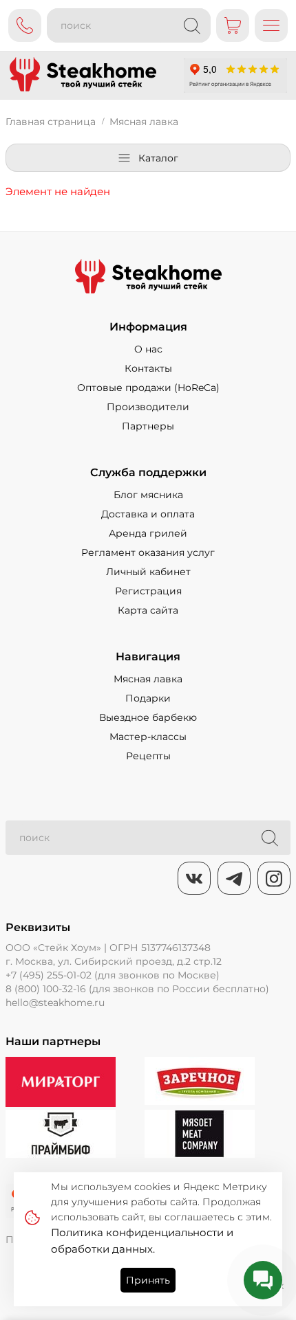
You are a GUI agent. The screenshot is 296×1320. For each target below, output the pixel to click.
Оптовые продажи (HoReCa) (148, 387)
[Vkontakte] (194, 878)
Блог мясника (148, 495)
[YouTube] (234, 878)
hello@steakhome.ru (55, 1002)
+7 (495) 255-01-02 (49, 975)
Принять (148, 1280)
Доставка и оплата (148, 514)
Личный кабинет (148, 572)
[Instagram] (273, 878)
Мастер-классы (148, 736)
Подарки (148, 698)
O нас (148, 349)
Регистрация (148, 591)
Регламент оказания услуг (148, 552)
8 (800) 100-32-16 (46, 989)
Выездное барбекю (148, 717)
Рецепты (148, 756)
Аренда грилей (148, 533)
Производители (148, 407)
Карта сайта (148, 610)
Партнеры (148, 426)
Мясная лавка (148, 679)
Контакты (148, 368)
